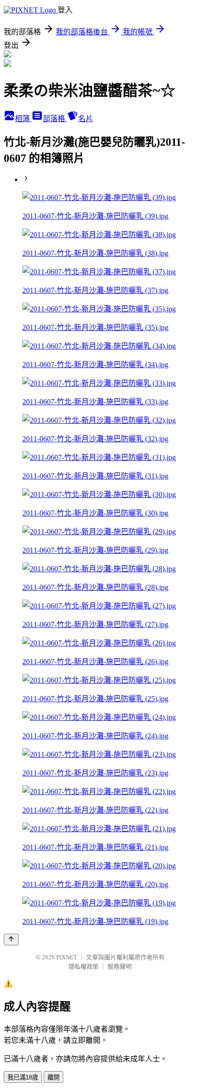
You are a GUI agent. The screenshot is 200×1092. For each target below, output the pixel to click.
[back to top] (11, 939)
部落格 (55, 119)
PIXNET (66, 957)
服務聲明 (119, 966)
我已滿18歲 (22, 1077)
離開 (53, 1077)
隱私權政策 (83, 966)
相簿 (23, 119)
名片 (85, 119)
